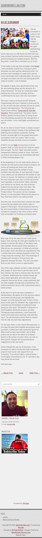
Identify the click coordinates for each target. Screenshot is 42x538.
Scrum (37, 66)
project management (33, 25)
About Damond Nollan (11, 520)
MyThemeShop (17, 530)
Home (21, 373)
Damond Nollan (6, 25)
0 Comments (22, 25)
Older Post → (35, 373)
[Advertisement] (21, 477)
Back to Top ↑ (21, 535)
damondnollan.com (13, 5)
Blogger (26, 503)
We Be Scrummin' (10, 22)
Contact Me (11, 424)
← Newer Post (7, 373)
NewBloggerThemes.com (20, 532)
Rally (16, 145)
